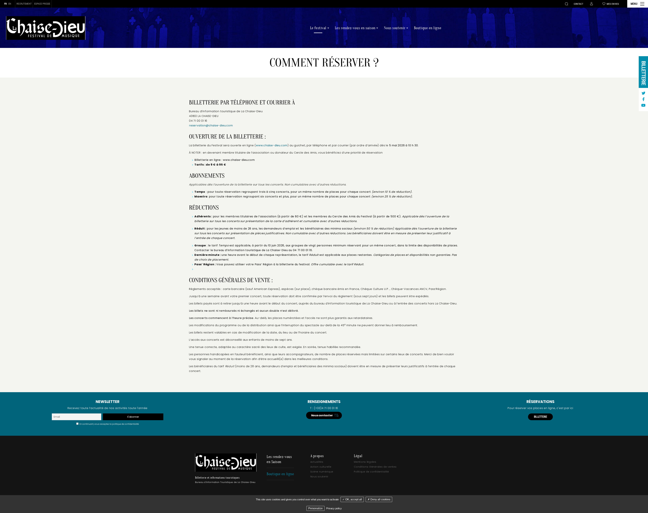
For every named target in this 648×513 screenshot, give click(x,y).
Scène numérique (321, 471)
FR (5, 3)
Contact (578, 4)
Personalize (315, 508)
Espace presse (42, 4)
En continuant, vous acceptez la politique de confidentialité (108, 424)
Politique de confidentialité (371, 471)
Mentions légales (365, 462)
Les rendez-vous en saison (355, 28)
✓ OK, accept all (352, 499)
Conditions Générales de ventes (375, 466)
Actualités (316, 462)
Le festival (318, 28)
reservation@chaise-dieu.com (211, 125)
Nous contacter (322, 415)
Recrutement (24, 4)
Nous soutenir (395, 28)
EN (9, 3)
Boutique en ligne (427, 28)
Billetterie (643, 73)
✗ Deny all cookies (379, 499)
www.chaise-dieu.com (272, 145)
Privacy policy (334, 508)
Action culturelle (320, 466)
